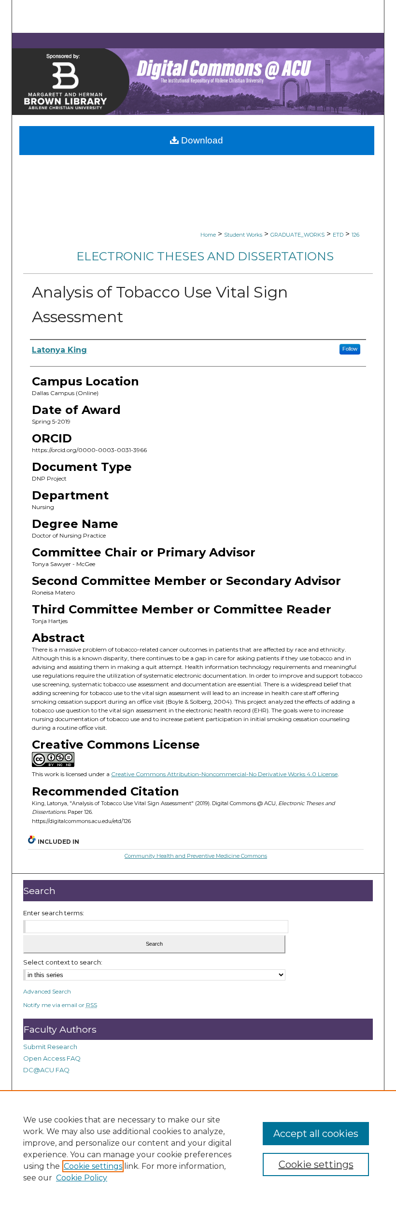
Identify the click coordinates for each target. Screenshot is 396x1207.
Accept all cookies (315, 1133)
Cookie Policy (81, 1177)
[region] (198, 1148)
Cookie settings (93, 1166)
